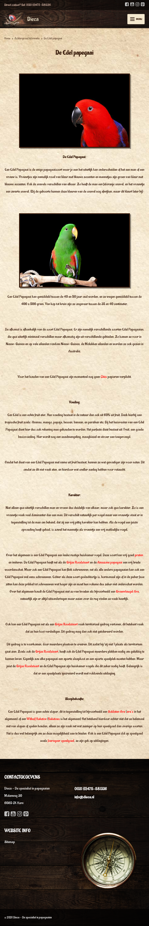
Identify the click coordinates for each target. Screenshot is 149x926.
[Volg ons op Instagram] (137, 4)
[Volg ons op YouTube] (132, 4)
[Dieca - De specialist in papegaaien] (13, 19)
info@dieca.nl (84, 797)
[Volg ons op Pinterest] (143, 4)
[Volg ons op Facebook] (127, 4)
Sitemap (9, 842)
